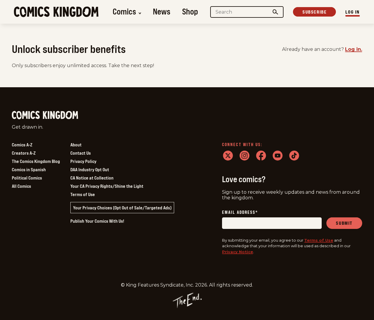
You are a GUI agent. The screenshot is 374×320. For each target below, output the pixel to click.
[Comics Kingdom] (45, 115)
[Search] (275, 12)
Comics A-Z (22, 145)
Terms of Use (82, 194)
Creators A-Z (23, 153)
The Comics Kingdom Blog (36, 161)
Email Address (240, 212)
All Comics (21, 186)
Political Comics (27, 178)
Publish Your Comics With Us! (97, 221)
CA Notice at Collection (92, 178)
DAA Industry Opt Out (89, 169)
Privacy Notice (237, 251)
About (76, 145)
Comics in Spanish (29, 169)
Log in (352, 12)
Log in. (353, 49)
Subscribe (314, 12)
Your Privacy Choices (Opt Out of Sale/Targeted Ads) (122, 208)
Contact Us (80, 153)
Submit (344, 223)
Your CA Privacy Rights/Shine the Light (106, 186)
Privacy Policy (83, 161)
